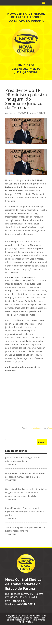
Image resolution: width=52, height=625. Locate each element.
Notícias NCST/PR (37, 113)
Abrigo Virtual (26, 621)
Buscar (41, 442)
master (12, 113)
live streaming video (35, 428)
